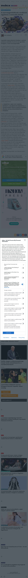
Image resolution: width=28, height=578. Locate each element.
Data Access (14, 337)
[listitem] (14, 265)
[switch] (23, 268)
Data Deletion (6, 337)
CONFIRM (8, 332)
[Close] (25, 240)
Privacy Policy (22, 337)
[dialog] (14, 289)
